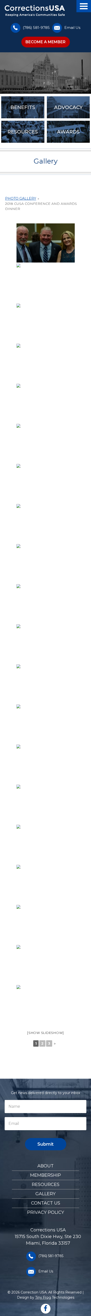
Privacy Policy (45, 1212)
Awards (68, 132)
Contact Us (45, 1203)
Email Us (72, 27)
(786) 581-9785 (36, 27)
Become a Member (45, 42)
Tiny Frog (43, 1297)
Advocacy (68, 107)
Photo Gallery (20, 198)
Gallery (45, 1193)
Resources (23, 132)
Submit (45, 1144)
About (45, 1166)
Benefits (22, 107)
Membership (45, 1175)
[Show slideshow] (45, 1033)
